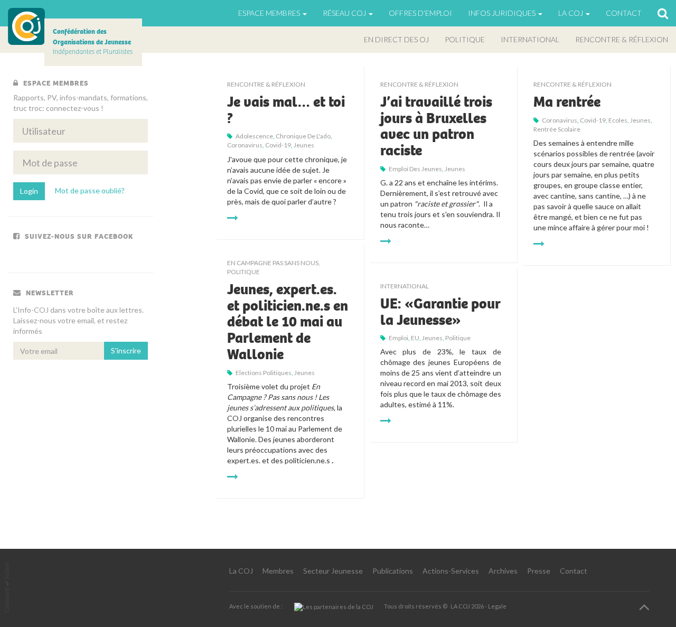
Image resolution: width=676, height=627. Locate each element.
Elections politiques (264, 373)
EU (415, 338)
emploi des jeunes (415, 169)
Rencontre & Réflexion (621, 39)
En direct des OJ (396, 39)
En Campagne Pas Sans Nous (272, 263)
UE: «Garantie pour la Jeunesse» (440, 312)
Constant (6, 600)
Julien (6, 571)
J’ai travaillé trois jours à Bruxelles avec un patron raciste (436, 126)
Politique (465, 39)
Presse (538, 570)
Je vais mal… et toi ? (286, 110)
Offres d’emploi (420, 12)
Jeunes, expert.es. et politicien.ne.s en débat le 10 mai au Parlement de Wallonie (287, 322)
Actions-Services (450, 570)
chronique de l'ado (303, 136)
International (530, 39)
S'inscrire (126, 350)
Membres (278, 570)
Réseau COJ (345, 12)
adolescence (254, 136)
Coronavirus (244, 145)
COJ (26, 26)
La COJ (241, 570)
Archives (503, 570)
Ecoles (617, 120)
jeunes (304, 145)
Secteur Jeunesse (333, 570)
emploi (398, 338)
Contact (624, 12)
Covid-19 (278, 145)
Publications (392, 570)
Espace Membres (270, 12)
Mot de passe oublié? (90, 190)
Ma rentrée (566, 101)
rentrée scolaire (556, 129)
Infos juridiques (502, 12)
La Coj (571, 12)
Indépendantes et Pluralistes (93, 41)
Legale (497, 606)
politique (458, 338)
